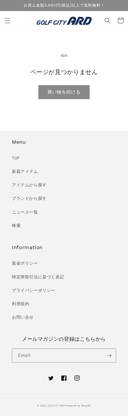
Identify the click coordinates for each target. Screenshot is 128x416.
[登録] (109, 356)
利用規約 (20, 303)
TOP (16, 158)
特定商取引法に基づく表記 (38, 277)
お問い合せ (23, 317)
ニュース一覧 (25, 212)
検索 (16, 225)
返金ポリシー (25, 263)
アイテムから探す (29, 185)
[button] (7, 20)
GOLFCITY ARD (56, 405)
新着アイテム (25, 171)
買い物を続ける (64, 92)
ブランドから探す (29, 198)
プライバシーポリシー (33, 290)
